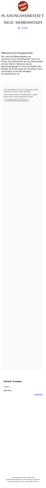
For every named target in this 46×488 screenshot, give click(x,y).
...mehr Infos (38, 394)
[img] (23, 6)
